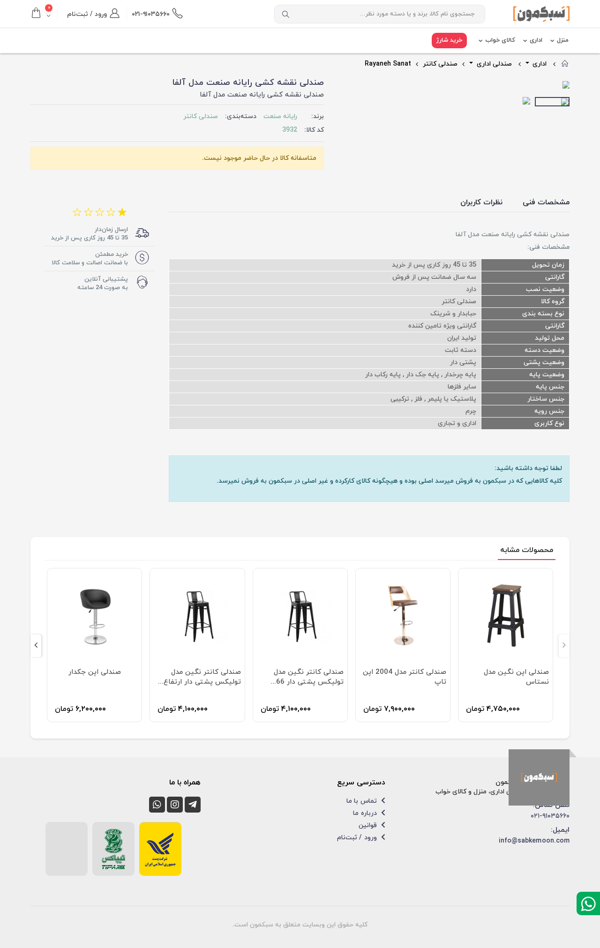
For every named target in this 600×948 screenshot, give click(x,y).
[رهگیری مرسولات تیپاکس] (113, 849)
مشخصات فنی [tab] (546, 202)
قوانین (369, 825)
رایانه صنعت (280, 116)
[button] (44, 14)
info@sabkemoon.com (534, 840)
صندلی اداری (493, 64)
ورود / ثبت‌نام (357, 837)
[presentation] (345, 86)
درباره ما (365, 813)
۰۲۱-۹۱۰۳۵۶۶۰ (550, 816)
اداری (536, 40)
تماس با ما (362, 801)
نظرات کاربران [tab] (481, 202)
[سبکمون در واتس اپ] (157, 805)
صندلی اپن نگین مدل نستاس (516, 677)
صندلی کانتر (440, 64)
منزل (563, 40)
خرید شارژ (449, 40)
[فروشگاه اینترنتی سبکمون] (539, 777)
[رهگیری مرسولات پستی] (160, 849)
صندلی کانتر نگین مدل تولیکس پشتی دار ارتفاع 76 (202, 677)
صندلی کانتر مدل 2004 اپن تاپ (404, 677)
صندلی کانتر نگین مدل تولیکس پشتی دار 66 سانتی (309, 677)
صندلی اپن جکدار (94, 672)
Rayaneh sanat (388, 64)
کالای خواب (500, 40)
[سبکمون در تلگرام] (193, 805)
